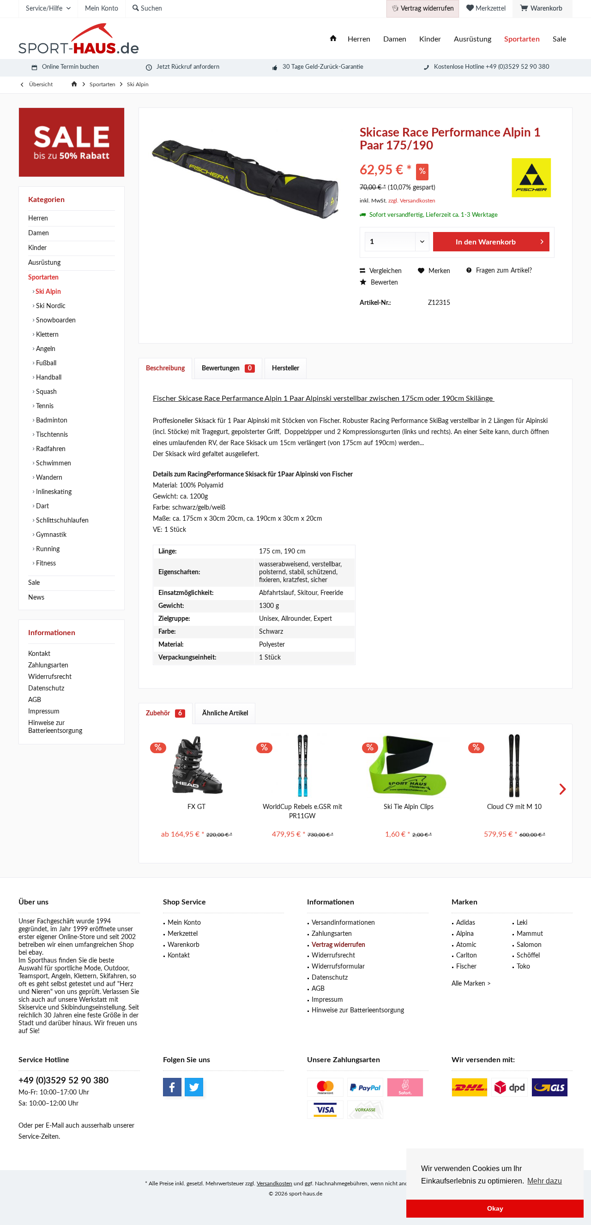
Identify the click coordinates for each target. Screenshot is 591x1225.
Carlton (466, 955)
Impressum (44, 711)
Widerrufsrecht (50, 677)
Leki (522, 923)
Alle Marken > (471, 984)
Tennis (44, 406)
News (36, 598)
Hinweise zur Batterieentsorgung (55, 727)
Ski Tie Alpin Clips (409, 807)
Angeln (44, 349)
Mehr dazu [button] (544, 1181)
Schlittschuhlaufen (61, 520)
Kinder (37, 248)
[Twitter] (194, 1087)
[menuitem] (543, 9)
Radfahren (50, 449)
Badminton (50, 420)
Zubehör (164, 713)
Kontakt (39, 654)
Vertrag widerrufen (338, 945)
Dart (41, 506)
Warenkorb (183, 945)
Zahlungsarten (48, 665)
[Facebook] (172, 1087)
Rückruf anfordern (195, 67)
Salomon (529, 945)
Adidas (465, 923)
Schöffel (528, 955)
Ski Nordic (50, 306)
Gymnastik (50, 535)
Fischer (466, 966)
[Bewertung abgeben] (433, 158)
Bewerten (383, 282)
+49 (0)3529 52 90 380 (63, 1080)
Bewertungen (227, 368)
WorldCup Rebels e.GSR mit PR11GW (302, 812)
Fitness (45, 563)
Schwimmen (52, 463)
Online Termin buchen (70, 67)
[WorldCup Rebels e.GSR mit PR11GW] (302, 765)
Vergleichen (385, 271)
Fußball (45, 363)
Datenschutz (46, 688)
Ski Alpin (47, 292)
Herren (38, 218)
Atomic (466, 945)
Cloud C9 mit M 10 (514, 807)
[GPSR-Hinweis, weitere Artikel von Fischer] (531, 178)
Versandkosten (274, 1183)
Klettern (46, 335)
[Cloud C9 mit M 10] (514, 765)
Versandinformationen (343, 923)
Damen (38, 233)
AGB (34, 700)
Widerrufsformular (338, 966)
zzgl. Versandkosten (411, 200)
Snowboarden (55, 320)
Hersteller (285, 368)
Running (47, 549)
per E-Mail (49, 1126)
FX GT (196, 807)
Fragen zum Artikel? (503, 271)
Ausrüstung (44, 263)
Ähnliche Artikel (225, 713)
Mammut (530, 934)
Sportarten (43, 277)
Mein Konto (184, 923)
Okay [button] (495, 1208)
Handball (47, 378)
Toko (523, 966)
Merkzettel (183, 934)
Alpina (465, 934)
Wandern (48, 478)
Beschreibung (165, 368)
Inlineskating (53, 492)
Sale (34, 583)
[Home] (333, 39)
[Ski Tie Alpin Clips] (408, 765)
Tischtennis (51, 435)
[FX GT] (196, 765)
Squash (45, 392)
